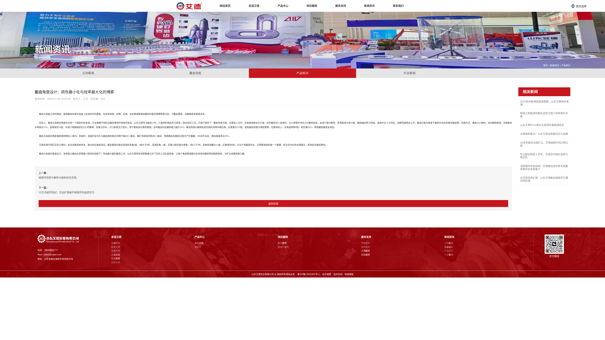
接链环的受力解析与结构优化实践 (57, 177)
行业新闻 (410, 73)
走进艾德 (116, 237)
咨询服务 (365, 250)
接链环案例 (283, 247)
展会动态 (195, 73)
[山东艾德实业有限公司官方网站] (189, 6)
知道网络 (349, 274)
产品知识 (566, 65)
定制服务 (365, 243)
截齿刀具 (199, 243)
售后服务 (365, 254)
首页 (545, 65)
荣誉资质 (115, 258)
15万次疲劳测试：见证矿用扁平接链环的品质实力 (66, 192)
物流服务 (365, 247)
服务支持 (366, 237)
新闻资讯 (554, 65)
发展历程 (115, 250)
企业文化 (115, 254)
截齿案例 (282, 243)
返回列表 (273, 203)
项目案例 (283, 237)
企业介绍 (115, 243)
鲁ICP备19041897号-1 (308, 274)
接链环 (198, 247)
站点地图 (326, 274)
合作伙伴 (115, 262)
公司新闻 (88, 73)
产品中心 (200, 237)
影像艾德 (115, 247)
